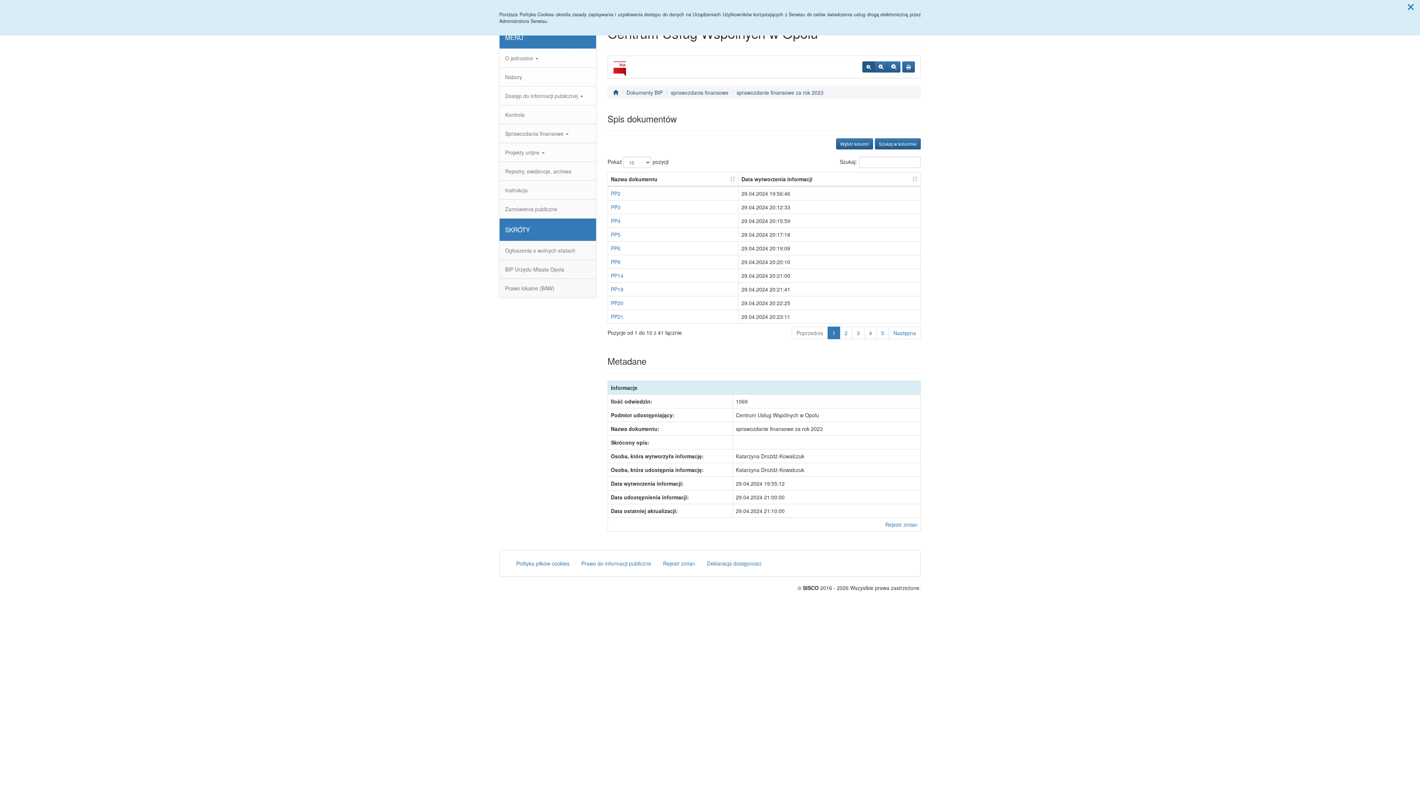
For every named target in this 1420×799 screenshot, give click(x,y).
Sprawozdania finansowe (535, 133)
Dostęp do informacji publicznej (542, 96)
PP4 (616, 221)
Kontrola (515, 114)
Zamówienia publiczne (531, 209)
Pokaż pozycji (638, 161)
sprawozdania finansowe (699, 92)
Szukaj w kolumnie (898, 144)
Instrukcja (516, 190)
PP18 (617, 289)
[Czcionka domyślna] (868, 67)
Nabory (513, 77)
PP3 (616, 207)
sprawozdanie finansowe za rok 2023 (780, 92)
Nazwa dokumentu (634, 179)
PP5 (616, 234)
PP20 (617, 303)
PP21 (617, 316)
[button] (1410, 6)
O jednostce (520, 58)
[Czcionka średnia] (881, 67)
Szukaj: (848, 161)
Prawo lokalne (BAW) (529, 288)
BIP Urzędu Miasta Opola (534, 269)
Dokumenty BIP (644, 92)
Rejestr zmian (901, 524)
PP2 (616, 193)
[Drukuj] (908, 67)
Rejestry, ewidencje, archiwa (538, 171)
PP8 (616, 262)
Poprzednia (810, 333)
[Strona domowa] (615, 92)
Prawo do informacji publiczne (616, 563)
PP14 (617, 275)
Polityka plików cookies (542, 563)
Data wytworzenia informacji (776, 179)
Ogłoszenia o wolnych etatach (540, 250)
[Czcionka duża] (893, 67)
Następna (904, 333)
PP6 (616, 248)
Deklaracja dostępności (734, 563)
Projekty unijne (523, 152)
